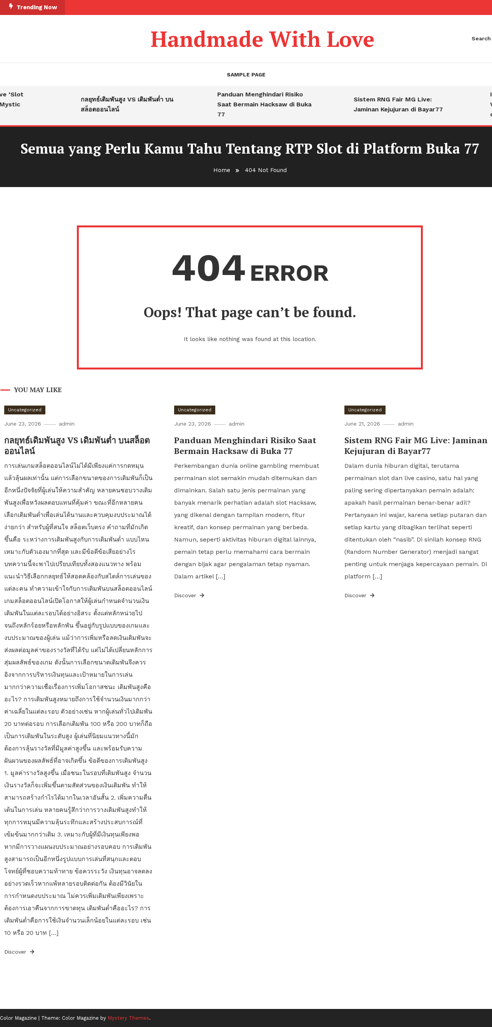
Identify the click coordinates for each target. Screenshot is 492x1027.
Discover (16, 952)
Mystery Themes (128, 1018)
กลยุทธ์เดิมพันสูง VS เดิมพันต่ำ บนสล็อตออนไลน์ (120, 104)
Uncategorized (25, 409)
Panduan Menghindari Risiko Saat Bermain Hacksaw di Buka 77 (257, 104)
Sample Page (246, 74)
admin (67, 424)
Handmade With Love (262, 39)
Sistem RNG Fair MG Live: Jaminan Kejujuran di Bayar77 (391, 104)
